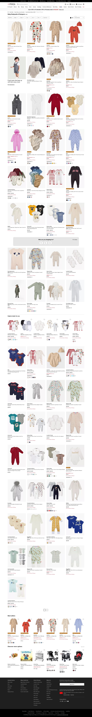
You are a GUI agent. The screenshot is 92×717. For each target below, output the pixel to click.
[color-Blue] (67, 163)
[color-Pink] (68, 163)
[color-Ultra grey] (75, 670)
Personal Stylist (36, 693)
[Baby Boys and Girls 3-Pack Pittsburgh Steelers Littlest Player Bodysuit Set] (36, 214)
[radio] (47, 54)
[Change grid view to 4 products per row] (70, 18)
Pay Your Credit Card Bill (24, 691)
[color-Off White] (28, 125)
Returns (9, 689)
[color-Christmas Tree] (31, 377)
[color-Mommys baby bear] (47, 476)
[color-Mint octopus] (51, 235)
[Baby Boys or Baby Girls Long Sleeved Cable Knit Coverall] (36, 104)
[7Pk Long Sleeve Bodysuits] (75, 259)
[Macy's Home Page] (11, 4)
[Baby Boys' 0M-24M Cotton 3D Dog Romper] (17, 259)
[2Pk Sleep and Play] (36, 357)
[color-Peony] (31, 311)
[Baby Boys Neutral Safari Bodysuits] (17, 556)
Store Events (35, 697)
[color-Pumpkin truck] (34, 377)
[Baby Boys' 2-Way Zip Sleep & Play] (56, 32)
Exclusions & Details (67, 694)
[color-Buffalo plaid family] (49, 510)
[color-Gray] (28, 474)
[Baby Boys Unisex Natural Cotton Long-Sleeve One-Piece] (17, 177)
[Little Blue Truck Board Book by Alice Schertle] (26, 656)
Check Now (72, 694)
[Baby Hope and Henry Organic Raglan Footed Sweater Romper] (56, 259)
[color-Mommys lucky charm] (49, 476)
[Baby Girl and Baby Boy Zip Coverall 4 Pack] (56, 291)
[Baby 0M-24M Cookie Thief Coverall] (75, 214)
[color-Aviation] (52, 510)
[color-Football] (49, 339)
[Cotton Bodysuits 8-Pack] (65, 325)
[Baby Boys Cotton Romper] (56, 556)
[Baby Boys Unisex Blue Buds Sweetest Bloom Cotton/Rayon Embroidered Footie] (75, 491)
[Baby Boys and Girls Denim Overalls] (17, 104)
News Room (48, 693)
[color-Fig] (33, 311)
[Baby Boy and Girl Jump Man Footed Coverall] (56, 104)
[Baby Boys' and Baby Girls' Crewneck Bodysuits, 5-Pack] (36, 140)
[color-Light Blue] (31, 125)
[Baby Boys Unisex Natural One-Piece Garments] (36, 456)
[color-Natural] (47, 90)
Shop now (61, 9)
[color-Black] (15, 162)
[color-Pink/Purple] (31, 197)
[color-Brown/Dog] (47, 54)
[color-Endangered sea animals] (33, 474)
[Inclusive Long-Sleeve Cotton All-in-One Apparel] (39, 325)
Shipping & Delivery (11, 691)
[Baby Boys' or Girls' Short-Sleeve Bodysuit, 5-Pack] (36, 177)
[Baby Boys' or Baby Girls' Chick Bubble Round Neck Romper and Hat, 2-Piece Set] (56, 357)
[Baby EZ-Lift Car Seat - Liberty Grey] (78, 656)
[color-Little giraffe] (12, 198)
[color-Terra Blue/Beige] (28, 197)
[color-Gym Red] (47, 126)
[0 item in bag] (83, 4)
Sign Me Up (72, 684)
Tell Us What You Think (37, 703)
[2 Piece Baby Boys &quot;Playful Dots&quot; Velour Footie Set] (17, 214)
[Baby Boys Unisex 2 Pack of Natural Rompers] (17, 588)
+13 (55, 510)
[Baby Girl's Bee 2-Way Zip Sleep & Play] (17, 32)
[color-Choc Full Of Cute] (47, 163)
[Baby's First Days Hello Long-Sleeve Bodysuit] (75, 456)
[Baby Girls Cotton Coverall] (75, 291)
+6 (16, 339)
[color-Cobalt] (13, 162)
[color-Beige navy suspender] (54, 235)
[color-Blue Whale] (31, 474)
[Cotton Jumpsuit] (56, 177)
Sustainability (49, 697)
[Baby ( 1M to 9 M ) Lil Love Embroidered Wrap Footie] (75, 556)
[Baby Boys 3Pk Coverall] (56, 491)
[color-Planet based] (34, 474)
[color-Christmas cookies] (8, 339)
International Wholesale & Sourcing (52, 689)
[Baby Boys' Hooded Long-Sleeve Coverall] (17, 140)
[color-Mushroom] (10, 542)
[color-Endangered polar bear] (10, 339)
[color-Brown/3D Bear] (49, 54)
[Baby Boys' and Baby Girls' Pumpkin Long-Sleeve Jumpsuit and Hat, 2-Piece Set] (75, 32)
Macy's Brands (36, 689)
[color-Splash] (49, 542)
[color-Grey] (52, 670)
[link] (17, 49)
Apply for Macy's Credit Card (25, 682)
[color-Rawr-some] (38, 642)
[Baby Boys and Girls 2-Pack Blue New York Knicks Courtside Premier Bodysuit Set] (17, 357)
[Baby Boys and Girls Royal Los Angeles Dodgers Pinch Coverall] (75, 524)
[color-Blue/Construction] (52, 54)
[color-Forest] (12, 542)
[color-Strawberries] (8, 542)
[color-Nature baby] (15, 606)
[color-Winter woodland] (10, 198)
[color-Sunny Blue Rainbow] (39, 642)
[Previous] (28, 31)
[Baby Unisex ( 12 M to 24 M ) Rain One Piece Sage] (17, 291)
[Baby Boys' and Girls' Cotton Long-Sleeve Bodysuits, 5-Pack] (56, 67)
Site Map (48, 695)
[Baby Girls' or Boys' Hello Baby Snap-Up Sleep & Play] (75, 67)
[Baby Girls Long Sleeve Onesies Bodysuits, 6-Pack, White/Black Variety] (26, 325)
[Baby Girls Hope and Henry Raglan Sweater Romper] (36, 391)
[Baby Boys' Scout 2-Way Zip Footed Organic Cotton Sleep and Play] (56, 140)
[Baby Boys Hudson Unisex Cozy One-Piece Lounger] (52, 325)
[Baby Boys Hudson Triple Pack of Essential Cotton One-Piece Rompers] (56, 214)
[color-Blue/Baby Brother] (51, 54)
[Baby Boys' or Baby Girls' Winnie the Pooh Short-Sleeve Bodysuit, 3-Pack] (75, 104)
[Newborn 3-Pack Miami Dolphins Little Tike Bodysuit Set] (17, 423)
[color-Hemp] (49, 126)
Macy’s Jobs (48, 691)
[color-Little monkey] (51, 476)
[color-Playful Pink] (8, 162)
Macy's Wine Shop (36, 691)
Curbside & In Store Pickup (38, 682)
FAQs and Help (10, 682)
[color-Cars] (51, 510)
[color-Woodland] (47, 339)
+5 (16, 606)
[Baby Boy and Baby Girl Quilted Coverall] (17, 491)
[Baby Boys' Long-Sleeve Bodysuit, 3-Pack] (36, 67)
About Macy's (49, 682)
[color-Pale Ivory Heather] (10, 162)
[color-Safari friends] (52, 476)
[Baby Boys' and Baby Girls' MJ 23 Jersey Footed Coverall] (75, 177)
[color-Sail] (72, 163)
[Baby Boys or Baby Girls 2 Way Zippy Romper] (56, 524)
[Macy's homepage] (8, 12)
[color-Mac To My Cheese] (52, 163)
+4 (55, 163)
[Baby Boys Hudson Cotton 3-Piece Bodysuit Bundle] (56, 456)
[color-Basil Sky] (10, 126)
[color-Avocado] (28, 311)
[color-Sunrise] (29, 311)
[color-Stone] (49, 90)
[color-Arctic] (13, 198)
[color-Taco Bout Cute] (36, 642)
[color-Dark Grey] (49, 670)
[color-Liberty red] (73, 670)
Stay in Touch (36, 695)
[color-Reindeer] (47, 197)
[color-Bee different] (12, 339)
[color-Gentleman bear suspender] (52, 235)
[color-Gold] (51, 670)
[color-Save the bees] (13, 339)
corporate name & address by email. (62, 714)
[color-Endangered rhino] (12, 606)
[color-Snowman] (49, 197)
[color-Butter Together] (49, 163)
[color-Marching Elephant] (34, 509)
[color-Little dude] (47, 235)
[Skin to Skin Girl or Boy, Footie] (36, 291)
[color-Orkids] (51, 163)
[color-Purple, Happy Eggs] (51, 542)
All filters (75, 239)
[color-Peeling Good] (54, 163)
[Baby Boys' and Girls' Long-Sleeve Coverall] (36, 259)
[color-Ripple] (34, 311)
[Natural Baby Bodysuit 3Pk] (17, 524)
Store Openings (36, 699)
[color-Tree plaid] (8, 198)
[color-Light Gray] (29, 125)
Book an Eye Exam (36, 701)
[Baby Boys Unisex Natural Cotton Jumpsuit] (36, 491)
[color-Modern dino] (54, 476)
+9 (36, 474)
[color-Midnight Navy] (12, 162)
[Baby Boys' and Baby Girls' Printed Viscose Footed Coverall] (75, 140)
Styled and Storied (49, 699)
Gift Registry (35, 705)
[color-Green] (70, 163)
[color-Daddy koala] (49, 235)
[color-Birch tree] (31, 509)
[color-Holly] (29, 377)
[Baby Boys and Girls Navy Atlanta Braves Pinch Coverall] (17, 391)
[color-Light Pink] (33, 125)
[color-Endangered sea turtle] (15, 339)
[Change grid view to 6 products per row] (72, 17)
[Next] (24, 31)
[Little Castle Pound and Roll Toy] (13, 656)
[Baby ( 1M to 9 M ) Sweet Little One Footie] (36, 524)
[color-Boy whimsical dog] (54, 510)
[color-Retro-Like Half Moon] (47, 542)
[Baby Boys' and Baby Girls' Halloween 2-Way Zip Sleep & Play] (36, 32)
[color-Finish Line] (8, 126)
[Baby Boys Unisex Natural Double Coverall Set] (13, 325)
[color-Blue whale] (15, 198)
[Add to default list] (31, 319)
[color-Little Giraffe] (29, 474)
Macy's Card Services (24, 689)
